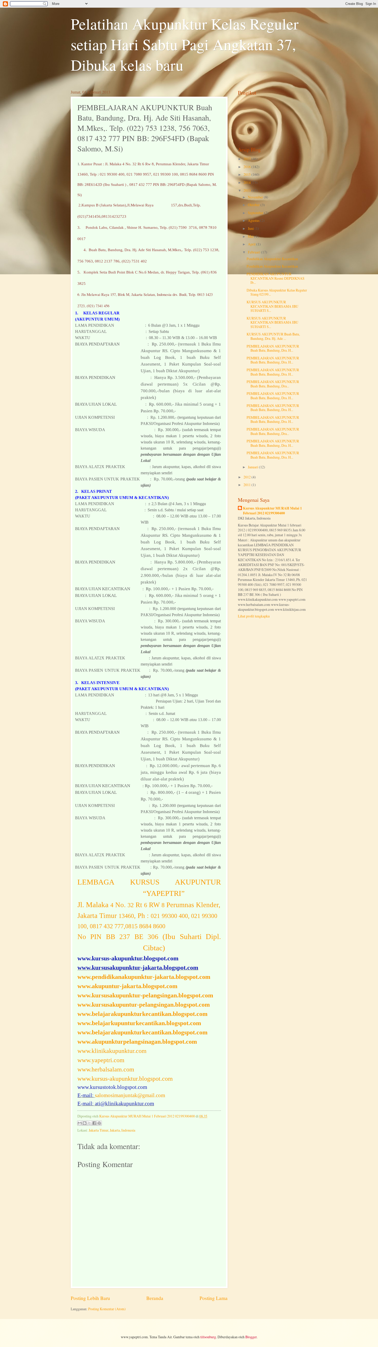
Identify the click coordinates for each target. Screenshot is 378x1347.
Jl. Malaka (148, 904)
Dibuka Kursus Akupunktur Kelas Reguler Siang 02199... (277, 292)
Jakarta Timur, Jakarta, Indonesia (112, 1130)
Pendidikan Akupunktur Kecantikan (272, 258)
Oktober (254, 204)
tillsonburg (208, 1336)
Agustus (254, 220)
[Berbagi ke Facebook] (94, 1123)
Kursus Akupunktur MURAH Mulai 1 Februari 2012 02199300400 (272, 511)
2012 (247, 477)
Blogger (251, 1336)
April (252, 244)
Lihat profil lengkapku (254, 616)
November (256, 197)
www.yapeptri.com (100, 1060)
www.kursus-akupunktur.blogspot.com (125, 1078)
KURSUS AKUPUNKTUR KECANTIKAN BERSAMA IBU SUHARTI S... (272, 306)
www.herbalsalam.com (105, 1069)
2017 (247, 158)
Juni (251, 228)
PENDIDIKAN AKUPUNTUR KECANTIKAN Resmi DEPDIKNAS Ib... (275, 278)
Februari (254, 252)
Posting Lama (214, 1298)
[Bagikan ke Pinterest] (99, 1123)
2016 (247, 166)
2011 (247, 484)
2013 (247, 190)
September (256, 212)
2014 (247, 182)
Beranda (154, 1298)
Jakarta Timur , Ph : (147, 916)
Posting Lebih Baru (90, 1298)
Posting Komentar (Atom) (107, 1308)
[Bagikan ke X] (89, 1123)
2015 (247, 174)
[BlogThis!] (84, 1123)
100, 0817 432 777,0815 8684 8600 (122, 926)
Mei (251, 236)
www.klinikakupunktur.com (112, 1051)
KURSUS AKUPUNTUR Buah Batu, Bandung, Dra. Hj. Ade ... (273, 336)
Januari (253, 467)
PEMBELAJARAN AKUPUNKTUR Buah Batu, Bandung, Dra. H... (273, 348)
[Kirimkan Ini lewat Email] (79, 1123)
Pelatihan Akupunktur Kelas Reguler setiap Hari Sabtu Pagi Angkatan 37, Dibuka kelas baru (185, 44)
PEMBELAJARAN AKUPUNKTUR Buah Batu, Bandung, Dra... (273, 383)
